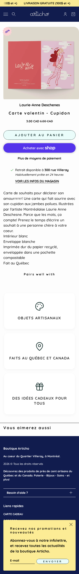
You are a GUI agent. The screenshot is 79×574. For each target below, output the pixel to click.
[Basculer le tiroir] (5, 14)
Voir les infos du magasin (37, 181)
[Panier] (73, 14)
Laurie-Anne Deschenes (39, 105)
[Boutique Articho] (39, 14)
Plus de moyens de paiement (39, 158)
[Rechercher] (13, 14)
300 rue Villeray (56, 170)
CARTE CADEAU (13, 514)
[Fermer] (71, 524)
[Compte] (65, 14)
